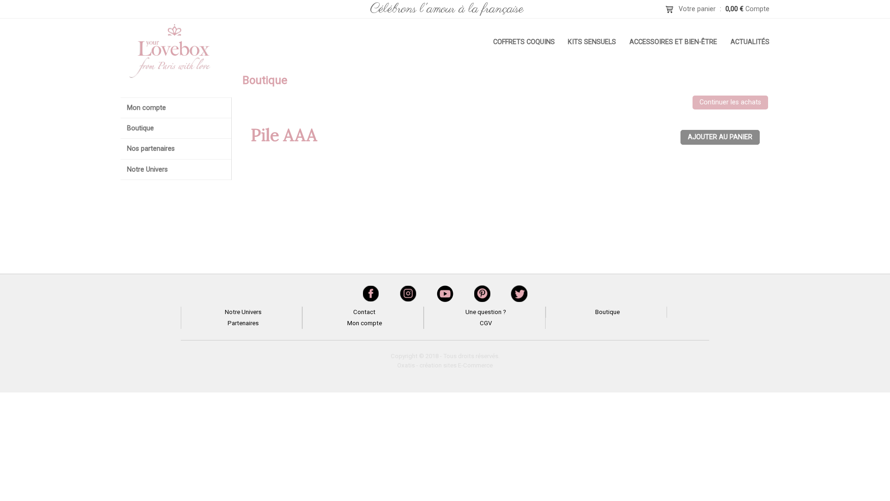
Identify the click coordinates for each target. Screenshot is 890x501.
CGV (486, 323)
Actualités (750, 42)
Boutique (140, 128)
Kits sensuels (592, 42)
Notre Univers (147, 169)
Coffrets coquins (524, 42)
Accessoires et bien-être (673, 42)
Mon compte (146, 108)
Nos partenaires (151, 149)
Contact (364, 311)
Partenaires (243, 323)
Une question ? (485, 311)
